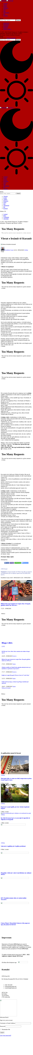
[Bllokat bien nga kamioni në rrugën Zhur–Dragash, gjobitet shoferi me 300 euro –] (16, 600)
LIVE (3, 646)
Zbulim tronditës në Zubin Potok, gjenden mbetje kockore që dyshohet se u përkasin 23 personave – (16, 668)
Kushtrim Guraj (9, 250)
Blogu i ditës (7, 643)
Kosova (14, 656)
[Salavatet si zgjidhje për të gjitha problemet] (13, 825)
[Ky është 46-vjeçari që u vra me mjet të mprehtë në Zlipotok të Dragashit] (16, 813)
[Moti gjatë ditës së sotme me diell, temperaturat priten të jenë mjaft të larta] (15, 773)
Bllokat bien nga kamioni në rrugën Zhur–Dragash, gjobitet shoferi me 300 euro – (16, 604)
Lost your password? (5, 1035)
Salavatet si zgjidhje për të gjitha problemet (13, 846)
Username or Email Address (7, 1023)
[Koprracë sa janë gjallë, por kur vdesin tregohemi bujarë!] (15, 802)
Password (2, 1026)
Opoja (14, 664)
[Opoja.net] (6, 0)
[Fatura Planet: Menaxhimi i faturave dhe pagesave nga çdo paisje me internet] (15, 903)
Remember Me (6, 1029)
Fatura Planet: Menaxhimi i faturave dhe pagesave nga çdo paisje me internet (15, 923)
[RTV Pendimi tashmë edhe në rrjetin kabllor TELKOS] (15, 878)
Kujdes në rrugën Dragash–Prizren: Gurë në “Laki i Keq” (15, 675)
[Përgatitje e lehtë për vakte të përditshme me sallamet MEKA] (15, 853)
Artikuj (26, 250)
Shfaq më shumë (11, 38)
